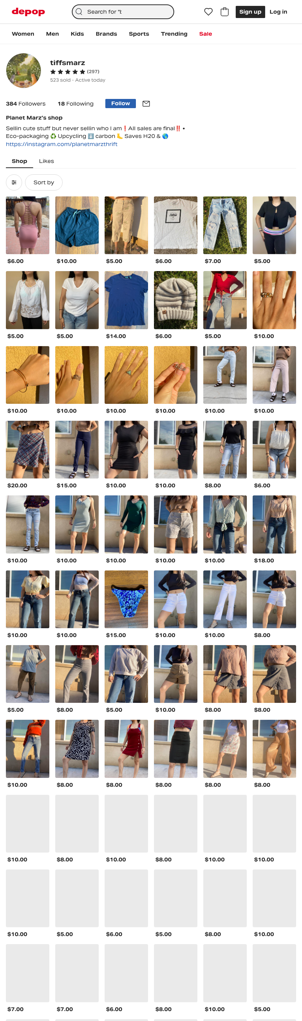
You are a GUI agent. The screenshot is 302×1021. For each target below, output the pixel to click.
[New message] (146, 103)
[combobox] (123, 11)
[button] (74, 71)
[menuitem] (23, 34)
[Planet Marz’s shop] (23, 71)
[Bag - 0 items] (225, 12)
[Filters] (14, 182)
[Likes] (208, 12)
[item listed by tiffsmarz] (27, 225)
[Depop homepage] (28, 12)
